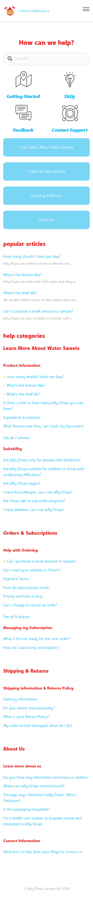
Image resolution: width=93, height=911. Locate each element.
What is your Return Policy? (26, 716)
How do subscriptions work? (26, 587)
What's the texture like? (22, 274)
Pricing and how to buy (22, 596)
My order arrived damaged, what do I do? (37, 725)
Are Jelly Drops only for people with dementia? (41, 460)
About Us (46, 219)
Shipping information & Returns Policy (38, 688)
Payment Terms (16, 578)
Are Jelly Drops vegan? (21, 483)
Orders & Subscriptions (46, 171)
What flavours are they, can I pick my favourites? (43, 426)
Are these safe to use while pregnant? (34, 500)
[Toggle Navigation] (85, 8)
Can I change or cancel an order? (30, 605)
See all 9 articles (16, 616)
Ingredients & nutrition (21, 417)
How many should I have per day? (31, 256)
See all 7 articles (16, 437)
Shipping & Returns (46, 195)
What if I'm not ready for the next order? (36, 638)
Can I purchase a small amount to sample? (38, 311)
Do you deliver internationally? (28, 708)
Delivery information (20, 699)
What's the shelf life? (20, 293)
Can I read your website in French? (32, 570)
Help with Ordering (20, 550)
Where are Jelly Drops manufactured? (33, 786)
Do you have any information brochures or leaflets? (45, 777)
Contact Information (21, 840)
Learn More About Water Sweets (46, 147)
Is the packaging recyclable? (26, 809)
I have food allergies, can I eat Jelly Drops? (37, 492)
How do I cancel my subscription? (31, 647)
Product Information (21, 365)
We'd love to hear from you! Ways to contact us (42, 851)
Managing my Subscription (27, 627)
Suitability (12, 448)
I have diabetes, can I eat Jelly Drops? (33, 509)
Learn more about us (22, 766)
